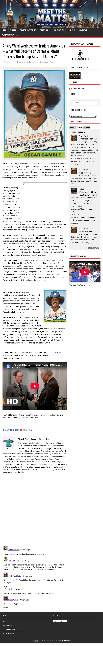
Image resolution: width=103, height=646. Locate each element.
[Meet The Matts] (51, 26)
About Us (44, 30)
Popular (86, 128)
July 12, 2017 (10, 62)
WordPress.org (8, 633)
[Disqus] (35, 511)
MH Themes (66, 641)
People (72, 128)
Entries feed (7, 625)
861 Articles (44, 439)
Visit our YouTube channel (80, 285)
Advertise (83, 30)
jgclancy (82, 189)
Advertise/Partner (28, 30)
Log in (5, 621)
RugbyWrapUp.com (10, 35)
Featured (44, 62)
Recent (79, 128)
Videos (13, 30)
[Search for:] (85, 102)
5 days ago (89, 242)
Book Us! (71, 30)
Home (4, 30)
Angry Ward (23, 62)
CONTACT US (59, 30)
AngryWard (83, 136)
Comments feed (9, 629)
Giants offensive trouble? (81, 181)
